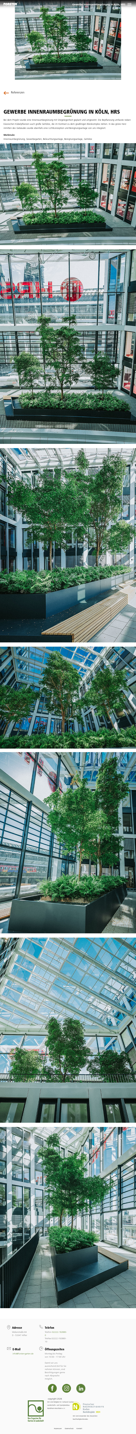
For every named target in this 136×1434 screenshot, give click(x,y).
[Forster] (11, 4)
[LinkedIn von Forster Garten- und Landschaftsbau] (80, 1388)
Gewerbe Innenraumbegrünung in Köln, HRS (98, 4)
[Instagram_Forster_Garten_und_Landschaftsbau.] (66, 1388)
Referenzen (17, 92)
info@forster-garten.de (23, 1353)
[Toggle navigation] (129, 4)
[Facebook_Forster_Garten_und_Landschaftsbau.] (52, 1388)
